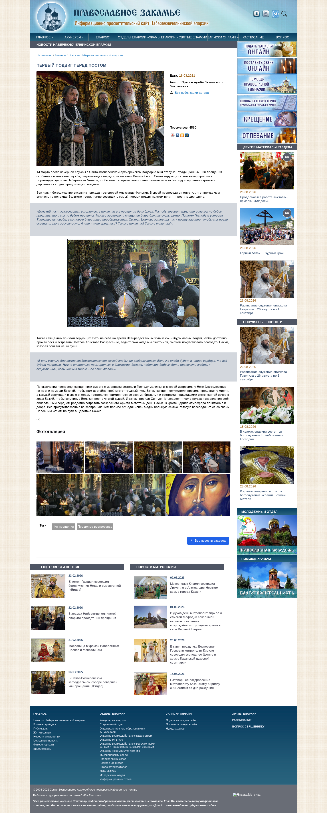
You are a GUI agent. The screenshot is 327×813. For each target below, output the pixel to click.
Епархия (103, 37)
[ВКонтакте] (177, 134)
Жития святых (42, 732)
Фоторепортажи (43, 744)
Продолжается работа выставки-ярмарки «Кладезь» (264, 199)
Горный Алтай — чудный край (262, 253)
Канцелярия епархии (113, 720)
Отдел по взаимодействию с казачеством (126, 735)
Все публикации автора (192, 92)
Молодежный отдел (112, 775)
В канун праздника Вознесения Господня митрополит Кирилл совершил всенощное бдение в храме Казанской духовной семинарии (193, 654)
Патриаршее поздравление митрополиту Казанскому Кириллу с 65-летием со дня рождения (195, 684)
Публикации (40, 728)
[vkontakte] (256, 13)
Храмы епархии (162, 37)
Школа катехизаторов (113, 767)
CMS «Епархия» (91, 795)
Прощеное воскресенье (95, 526)
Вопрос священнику (282, 38)
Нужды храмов (175, 728)
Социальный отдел (112, 724)
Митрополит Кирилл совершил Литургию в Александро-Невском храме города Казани (194, 587)
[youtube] (267, 13)
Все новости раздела (210, 540)
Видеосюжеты (42, 748)
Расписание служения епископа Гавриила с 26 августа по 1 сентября (263, 309)
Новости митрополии (46, 736)
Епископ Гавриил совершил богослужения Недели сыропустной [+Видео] (95, 585)
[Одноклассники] (182, 134)
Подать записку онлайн (181, 720)
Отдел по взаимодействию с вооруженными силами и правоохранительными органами (127, 745)
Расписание (253, 37)
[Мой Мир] (187, 134)
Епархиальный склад (113, 759)
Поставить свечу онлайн (181, 724)
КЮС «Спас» (108, 771)
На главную (44, 55)
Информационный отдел (115, 779)
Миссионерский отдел (114, 755)
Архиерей (73, 37)
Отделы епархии (132, 37)
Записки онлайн (222, 37)
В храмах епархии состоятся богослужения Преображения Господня (261, 435)
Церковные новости (46, 740)
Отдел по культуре (111, 739)
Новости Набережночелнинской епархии (96, 55)
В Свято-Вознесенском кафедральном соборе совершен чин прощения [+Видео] (93, 682)
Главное (43, 37)
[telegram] (277, 14)
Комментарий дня (44, 724)
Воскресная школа (111, 763)
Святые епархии (193, 37)
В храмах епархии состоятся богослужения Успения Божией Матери (263, 495)
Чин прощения (63, 526)
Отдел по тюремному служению (120, 750)
